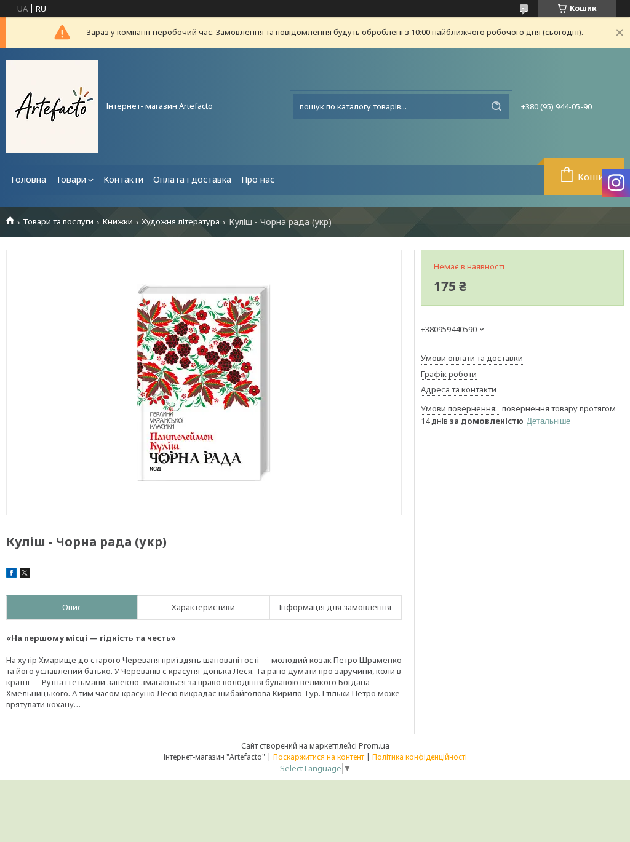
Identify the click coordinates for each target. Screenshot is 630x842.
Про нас (257, 179)
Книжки (118, 221)
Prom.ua (374, 745)
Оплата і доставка (192, 179)
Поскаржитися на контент (318, 757)
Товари (71, 179)
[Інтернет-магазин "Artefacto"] (52, 106)
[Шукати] (496, 106)
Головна (28, 179)
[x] (25, 574)
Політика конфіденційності (419, 757)
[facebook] (11, 574)
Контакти (123, 179)
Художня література (181, 221)
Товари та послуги (58, 221)
